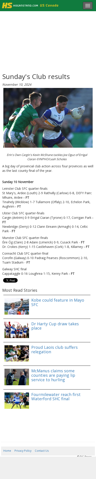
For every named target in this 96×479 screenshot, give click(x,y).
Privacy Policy (23, 451)
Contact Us (42, 451)
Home (7, 451)
